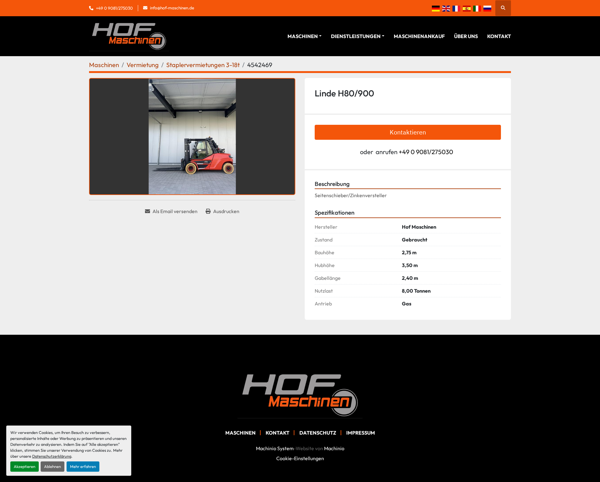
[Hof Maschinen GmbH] (300, 394)
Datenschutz (317, 433)
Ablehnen (52, 466)
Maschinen (303, 36)
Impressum (360, 433)
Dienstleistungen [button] (356, 36)
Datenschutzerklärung (51, 456)
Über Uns (466, 36)
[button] (305, 36)
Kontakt (499, 36)
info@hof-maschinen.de (172, 8)
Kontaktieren (408, 132)
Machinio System (275, 448)
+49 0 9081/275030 (114, 8)
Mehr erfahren (83, 466)
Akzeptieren (24, 466)
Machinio (334, 448)
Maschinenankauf (419, 36)
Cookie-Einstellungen (300, 458)
